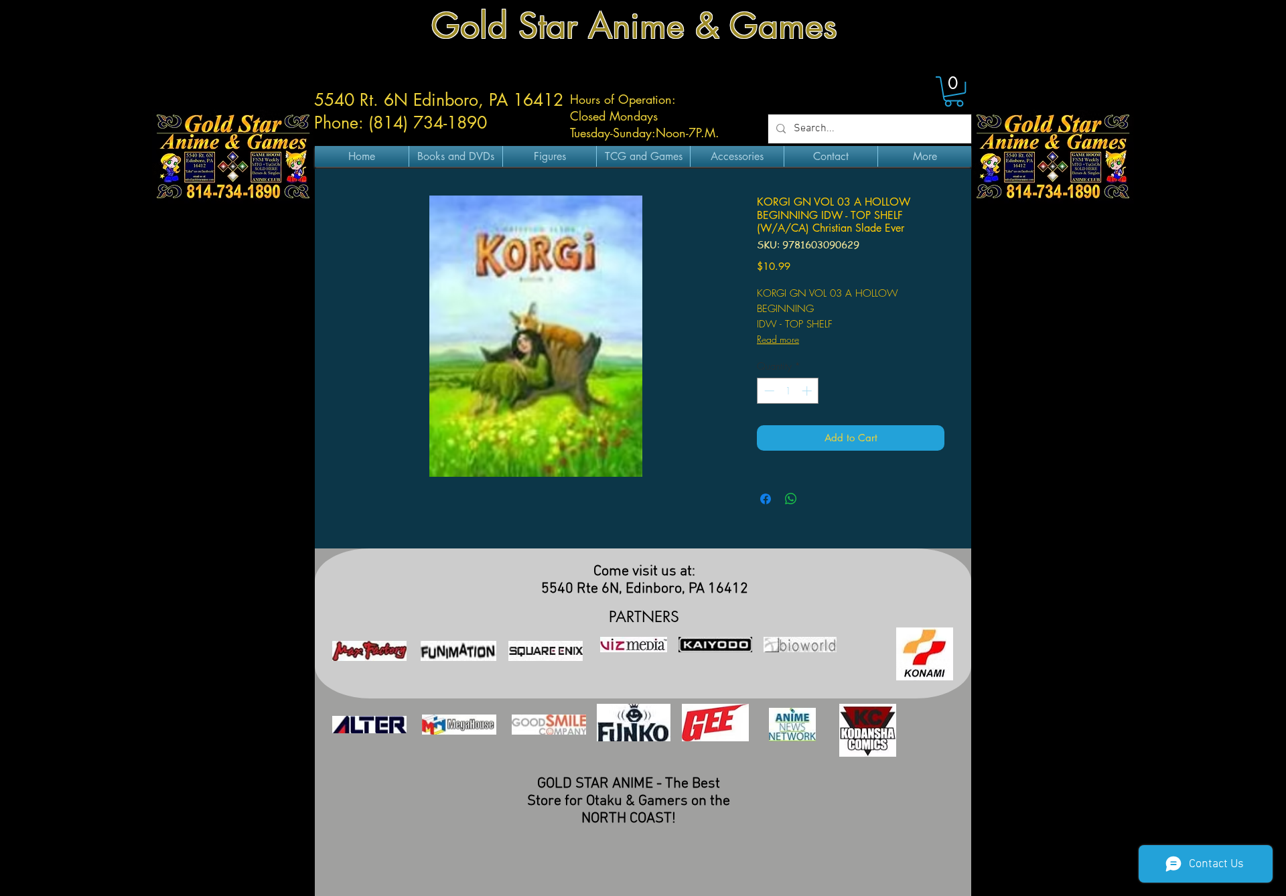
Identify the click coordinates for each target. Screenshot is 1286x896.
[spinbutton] (788, 390)
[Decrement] (768, 390)
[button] (954, 91)
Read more (778, 339)
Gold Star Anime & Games (634, 25)
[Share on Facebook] (766, 499)
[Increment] (808, 390)
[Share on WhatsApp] (791, 499)
